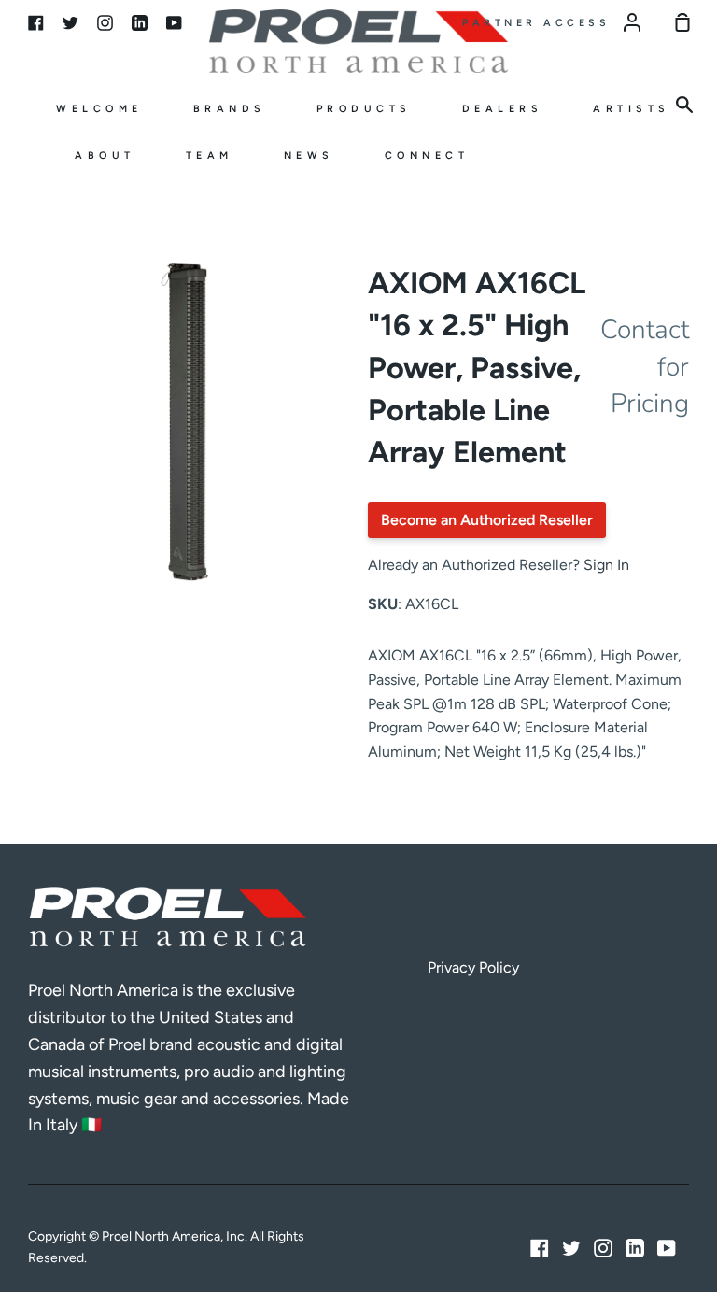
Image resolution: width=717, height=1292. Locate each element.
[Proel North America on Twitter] (571, 1248)
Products (364, 109)
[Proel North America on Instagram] (603, 1248)
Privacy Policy (473, 967)
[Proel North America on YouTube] (666, 1248)
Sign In (606, 565)
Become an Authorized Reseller (487, 520)
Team (209, 155)
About (105, 155)
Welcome (99, 109)
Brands (229, 109)
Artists (631, 109)
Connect (427, 155)
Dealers (502, 109)
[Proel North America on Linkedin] (635, 1248)
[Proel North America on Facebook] (539, 1248)
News (309, 155)
